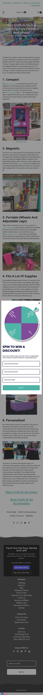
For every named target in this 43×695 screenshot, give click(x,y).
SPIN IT (21, 388)
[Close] (39, 303)
